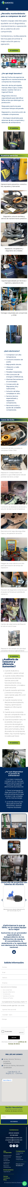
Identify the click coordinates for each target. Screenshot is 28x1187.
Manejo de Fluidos (8, 998)
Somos (5, 1176)
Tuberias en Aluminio (8, 996)
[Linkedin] (17, 1146)
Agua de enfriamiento (9, 992)
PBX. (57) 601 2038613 (14, 1054)
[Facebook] (11, 1146)
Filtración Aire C (20, 1164)
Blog (4, 1180)
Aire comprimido (7, 990)
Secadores (19, 1165)
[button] (7, 9)
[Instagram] (14, 1146)
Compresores (6, 994)
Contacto (6, 1178)
